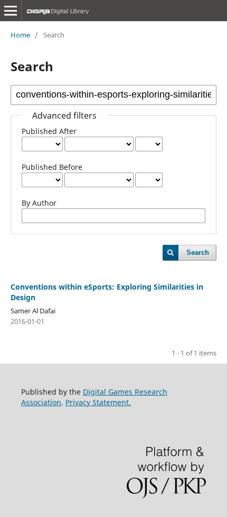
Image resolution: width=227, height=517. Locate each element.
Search (197, 252)
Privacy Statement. (98, 402)
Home (20, 35)
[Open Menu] (10, 10)
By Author (39, 203)
